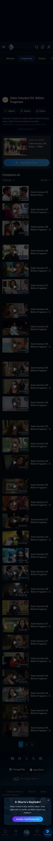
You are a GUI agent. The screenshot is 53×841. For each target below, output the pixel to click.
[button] (48, 800)
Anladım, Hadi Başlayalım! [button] (27, 819)
